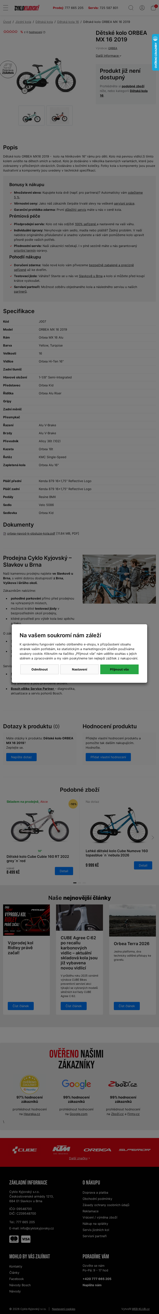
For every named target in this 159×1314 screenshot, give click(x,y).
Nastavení (79, 669)
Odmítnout (39, 669)
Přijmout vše (119, 669)
